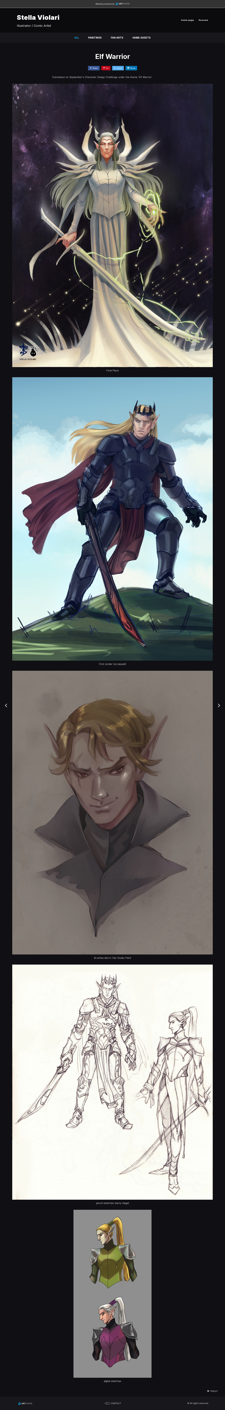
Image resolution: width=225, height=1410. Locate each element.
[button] (212, 1391)
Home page (187, 20)
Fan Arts (117, 37)
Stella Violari (38, 17)
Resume (203, 20)
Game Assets (141, 37)
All (76, 37)
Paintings (95, 37)
